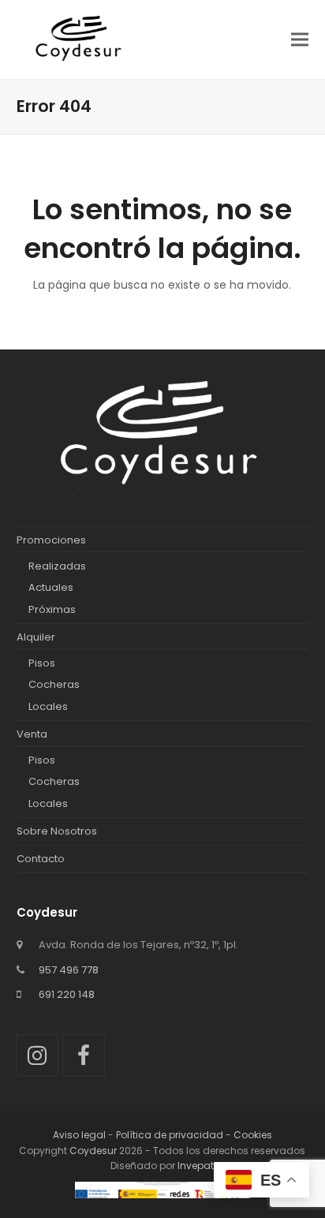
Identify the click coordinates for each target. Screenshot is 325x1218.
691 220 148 (67, 994)
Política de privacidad (169, 1134)
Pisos (41, 663)
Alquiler (36, 637)
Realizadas (57, 566)
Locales (48, 706)
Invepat (195, 1165)
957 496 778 (69, 969)
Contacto (41, 858)
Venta (32, 734)
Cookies (252, 1134)
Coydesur (93, 1150)
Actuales (50, 587)
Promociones (51, 539)
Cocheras (54, 684)
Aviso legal (79, 1134)
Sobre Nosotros (57, 831)
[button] (299, 39)
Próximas (52, 609)
